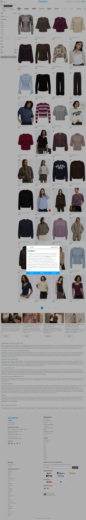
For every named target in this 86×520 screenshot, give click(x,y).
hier (33, 266)
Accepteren (53, 272)
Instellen (31, 272)
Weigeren (42, 272)
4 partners (47, 256)
